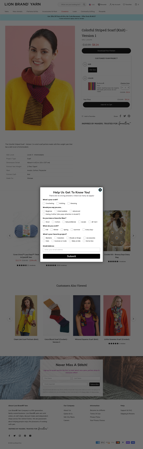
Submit (71, 256)
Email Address (48, 246)
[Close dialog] (100, 190)
